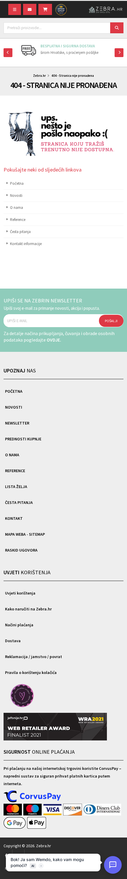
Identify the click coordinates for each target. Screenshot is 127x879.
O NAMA (12, 454)
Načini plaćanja (19, 624)
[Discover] (73, 810)
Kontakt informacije (26, 243)
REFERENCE (15, 470)
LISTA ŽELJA (16, 486)
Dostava (13, 640)
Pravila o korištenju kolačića (31, 672)
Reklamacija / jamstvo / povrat (33, 656)
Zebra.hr (39, 76)
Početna (17, 183)
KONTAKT (14, 518)
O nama (16, 207)
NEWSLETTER (17, 423)
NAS (20, 370)
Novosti (16, 195)
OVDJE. (54, 340)
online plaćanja (39, 751)
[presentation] (8, 52)
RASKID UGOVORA (21, 550)
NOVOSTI (13, 407)
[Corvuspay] (32, 796)
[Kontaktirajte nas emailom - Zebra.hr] (29, 9)
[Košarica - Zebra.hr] (45, 9)
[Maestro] (33, 810)
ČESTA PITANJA (19, 502)
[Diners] (102, 810)
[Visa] (53, 810)
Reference (17, 219)
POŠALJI (111, 321)
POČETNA (13, 391)
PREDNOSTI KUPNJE (23, 439)
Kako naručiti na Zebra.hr (28, 609)
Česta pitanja (20, 231)
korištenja (27, 572)
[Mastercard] (13, 810)
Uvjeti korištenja (20, 593)
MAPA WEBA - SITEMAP (25, 534)
